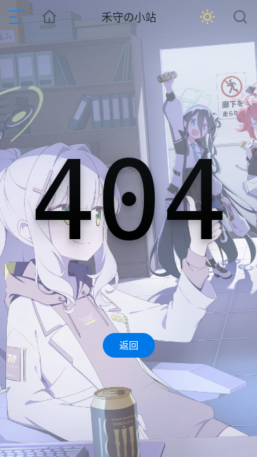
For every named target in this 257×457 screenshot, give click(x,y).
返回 (128, 345)
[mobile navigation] (16, 17)
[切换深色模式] (207, 17)
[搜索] (240, 17)
